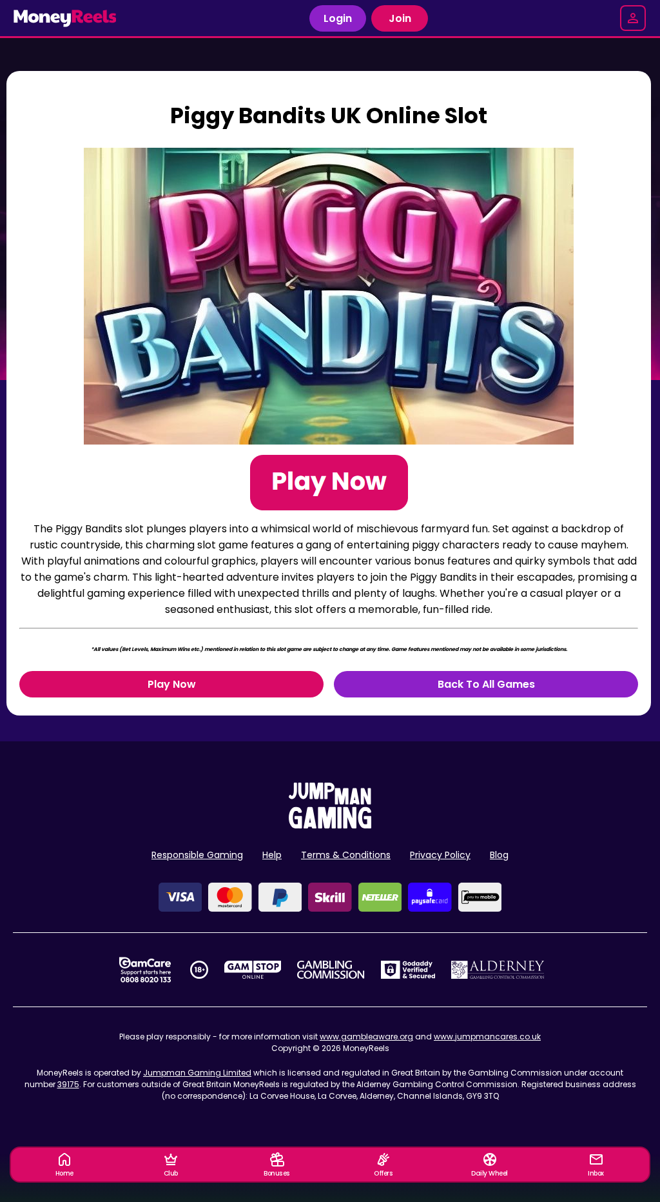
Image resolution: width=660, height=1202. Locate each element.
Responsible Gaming (197, 854)
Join (400, 18)
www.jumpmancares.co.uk (487, 1036)
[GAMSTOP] (253, 970)
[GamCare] (145, 970)
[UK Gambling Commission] (330, 970)
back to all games (486, 684)
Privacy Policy (440, 854)
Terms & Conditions (346, 854)
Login (338, 18)
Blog (499, 854)
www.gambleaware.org (366, 1036)
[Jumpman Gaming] (330, 824)
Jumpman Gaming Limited (197, 1072)
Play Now (172, 684)
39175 (68, 1084)
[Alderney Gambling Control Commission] (498, 970)
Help (272, 854)
